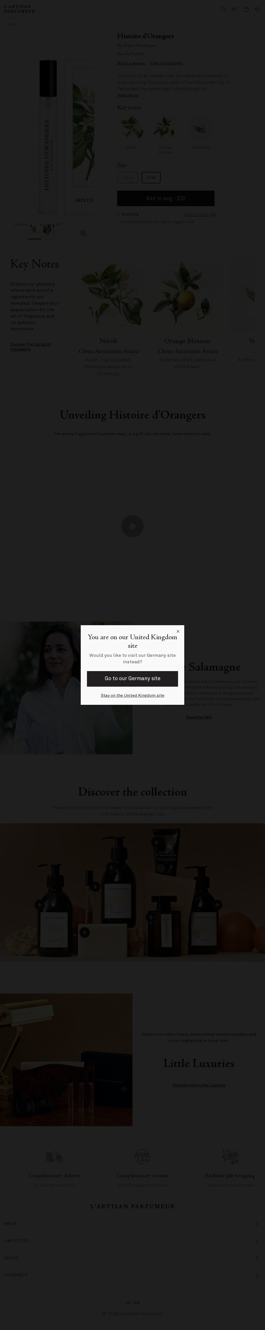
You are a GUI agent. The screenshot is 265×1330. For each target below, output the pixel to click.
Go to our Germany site (132, 678)
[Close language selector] (178, 631)
